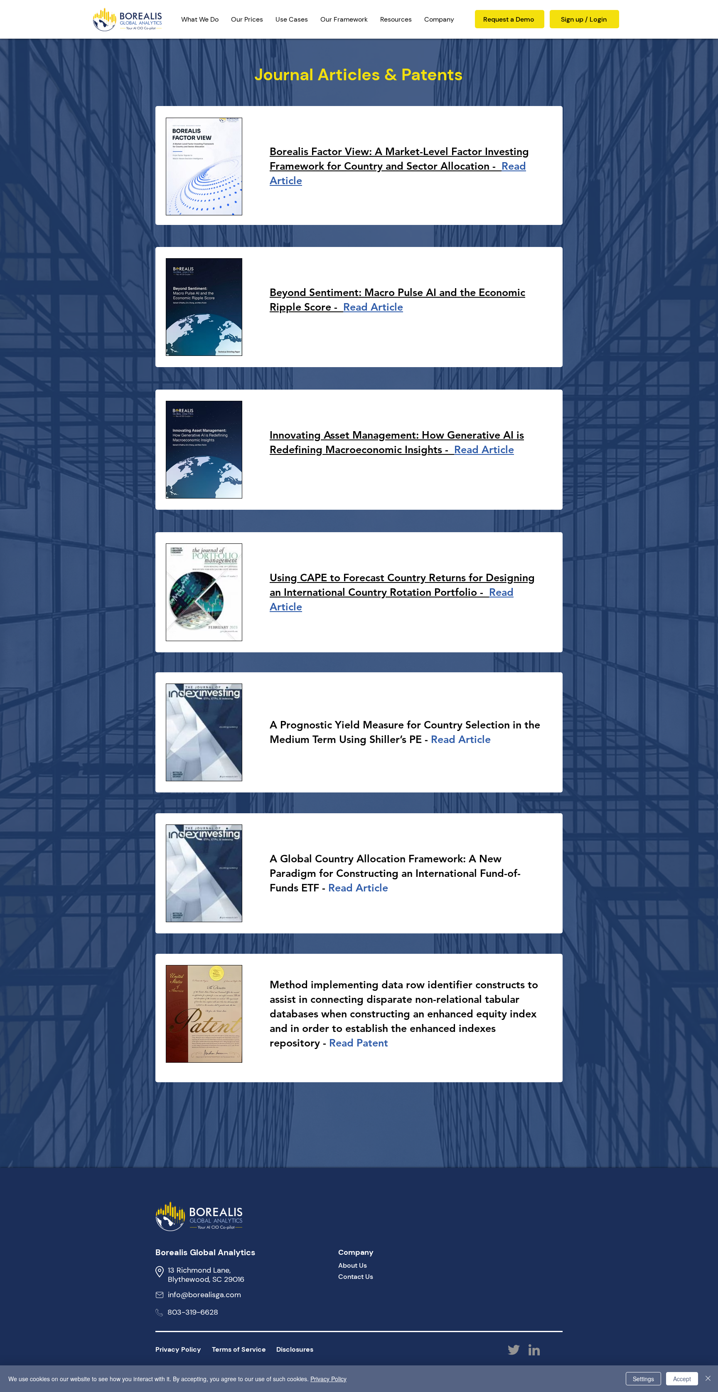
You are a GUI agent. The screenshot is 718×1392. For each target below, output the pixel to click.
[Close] (708, 1378)
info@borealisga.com (204, 1295)
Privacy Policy (328, 1379)
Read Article (358, 887)
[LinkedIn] (534, 1350)
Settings (643, 1379)
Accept (682, 1379)
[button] (344, 19)
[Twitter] (514, 1350)
